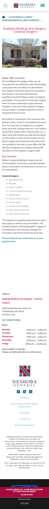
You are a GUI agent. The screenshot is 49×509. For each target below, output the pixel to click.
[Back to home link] (3, 16)
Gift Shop (24, 413)
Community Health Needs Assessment (24, 405)
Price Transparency (24, 425)
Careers (24, 397)
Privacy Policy (24, 499)
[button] (42, 5)
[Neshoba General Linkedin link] (30, 391)
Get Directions (11, 320)
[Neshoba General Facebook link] (18, 391)
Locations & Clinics (20, 16)
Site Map (25, 503)
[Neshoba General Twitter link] (24, 391)
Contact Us (24, 419)
